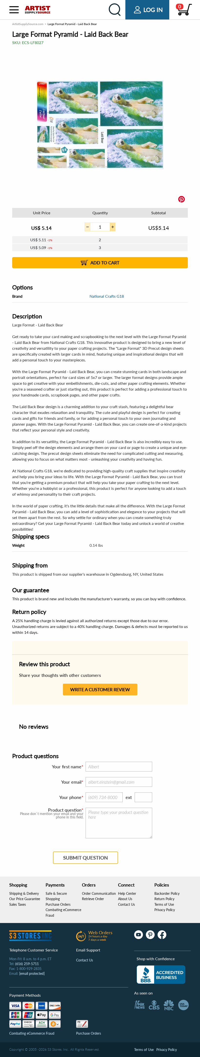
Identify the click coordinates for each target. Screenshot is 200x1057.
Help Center (127, 893)
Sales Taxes (17, 904)
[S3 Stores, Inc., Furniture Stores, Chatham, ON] (161, 974)
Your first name (66, 766)
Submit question (85, 857)
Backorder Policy (167, 893)
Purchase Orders (58, 904)
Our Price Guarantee (24, 899)
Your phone (70, 797)
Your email (71, 782)
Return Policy (164, 899)
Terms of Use (164, 904)
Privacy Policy (164, 910)
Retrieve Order (93, 899)
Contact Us (126, 904)
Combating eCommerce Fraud (31, 1033)
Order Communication (99, 893)
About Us (125, 899)
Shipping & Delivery (24, 893)
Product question (64, 810)
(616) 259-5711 (27, 964)
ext (129, 797)
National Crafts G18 (107, 296)
